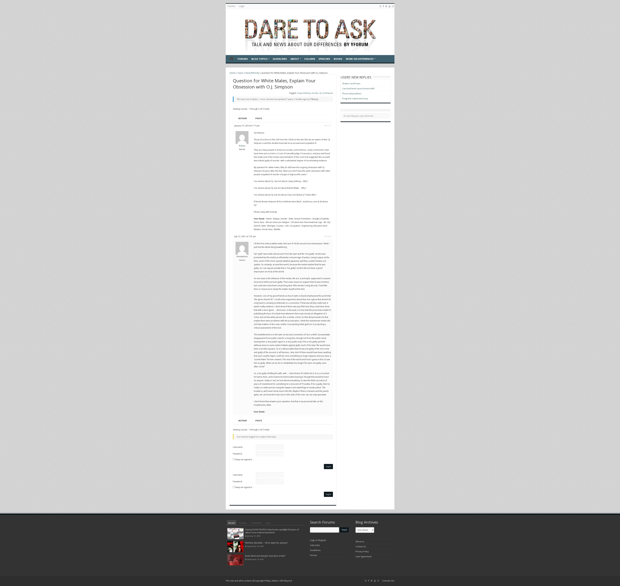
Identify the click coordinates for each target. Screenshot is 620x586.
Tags (267, 522)
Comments (256, 522)
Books (338, 58)
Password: (237, 453)
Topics (240, 72)
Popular (243, 522)
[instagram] (393, 6)
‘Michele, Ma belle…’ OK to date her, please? (266, 542)
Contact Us (361, 546)
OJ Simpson (327, 93)
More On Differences (359, 58)
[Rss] (380, 6)
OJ (320, 93)
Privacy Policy (362, 551)
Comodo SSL (388, 580)
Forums (231, 6)
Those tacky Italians (352, 93)
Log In (328, 466)
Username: (238, 447)
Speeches (324, 58)
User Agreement (364, 556)
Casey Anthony (303, 93)
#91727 (327, 125)
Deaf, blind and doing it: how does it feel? (265, 555)
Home (231, 58)
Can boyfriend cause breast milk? (358, 88)
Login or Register (318, 540)
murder (314, 93)
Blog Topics (259, 58)
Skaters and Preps (351, 83)
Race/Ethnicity (252, 72)
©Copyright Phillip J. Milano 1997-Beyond (272, 580)
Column (309, 58)
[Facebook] (383, 6)
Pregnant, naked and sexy (355, 98)
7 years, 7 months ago (296, 99)
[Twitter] (386, 6)
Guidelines (280, 58)
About (294, 58)
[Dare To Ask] (310, 31)
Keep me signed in (243, 459)
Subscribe (315, 545)
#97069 (327, 236)
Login (241, 6)
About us (360, 541)
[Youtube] (389, 6)
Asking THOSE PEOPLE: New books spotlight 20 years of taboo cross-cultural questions (272, 531)
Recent (231, 522)
